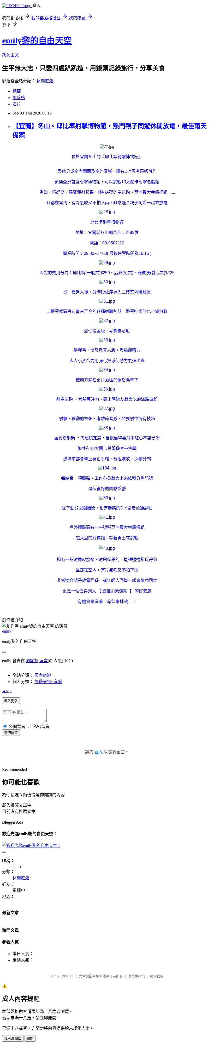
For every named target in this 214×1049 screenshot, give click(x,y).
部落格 (19, 97)
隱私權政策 (136, 976)
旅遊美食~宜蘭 (48, 681)
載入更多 (11, 701)
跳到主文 (10, 55)
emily (6, 631)
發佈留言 (11, 733)
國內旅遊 (42, 675)
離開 (30, 1039)
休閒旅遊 (45, 81)
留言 (43, 660)
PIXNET (68, 976)
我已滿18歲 (12, 1039)
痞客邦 (32, 660)
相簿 (17, 91)
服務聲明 (156, 976)
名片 (17, 104)
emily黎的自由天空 (37, 40)
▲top (6, 691)
